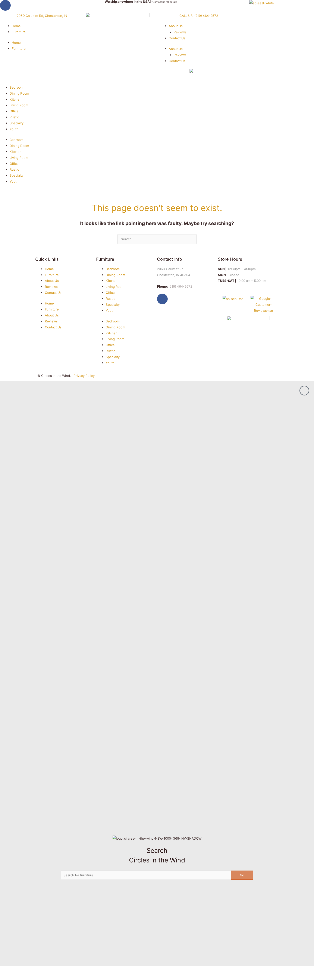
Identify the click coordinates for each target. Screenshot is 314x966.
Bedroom (16, 87)
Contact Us (177, 38)
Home (16, 26)
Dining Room (19, 93)
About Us (176, 26)
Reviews (180, 32)
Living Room (19, 105)
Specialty (16, 123)
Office (14, 111)
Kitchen (15, 99)
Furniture (19, 32)
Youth (14, 129)
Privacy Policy (84, 376)
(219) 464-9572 (180, 286)
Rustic (14, 117)
